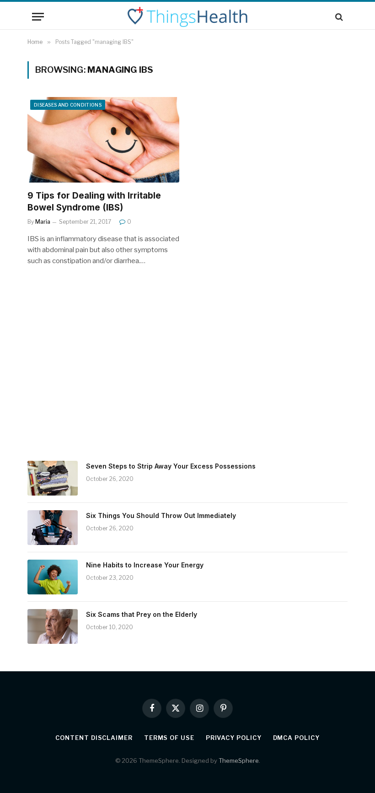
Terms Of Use (169, 737)
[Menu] (38, 16)
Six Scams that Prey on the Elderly (141, 614)
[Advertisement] (187, 376)
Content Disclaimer (93, 737)
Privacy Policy (234, 737)
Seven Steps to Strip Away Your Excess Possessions (171, 466)
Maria (42, 221)
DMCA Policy (296, 737)
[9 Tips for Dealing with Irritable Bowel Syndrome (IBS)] (103, 140)
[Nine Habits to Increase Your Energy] (52, 577)
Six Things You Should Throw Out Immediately (161, 515)
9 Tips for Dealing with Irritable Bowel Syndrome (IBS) (94, 201)
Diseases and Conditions (68, 105)
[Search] (338, 16)
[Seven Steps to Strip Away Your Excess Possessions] (52, 478)
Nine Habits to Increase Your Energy (145, 565)
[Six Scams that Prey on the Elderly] (52, 626)
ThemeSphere (239, 760)
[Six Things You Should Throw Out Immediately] (52, 527)
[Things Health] (187, 17)
